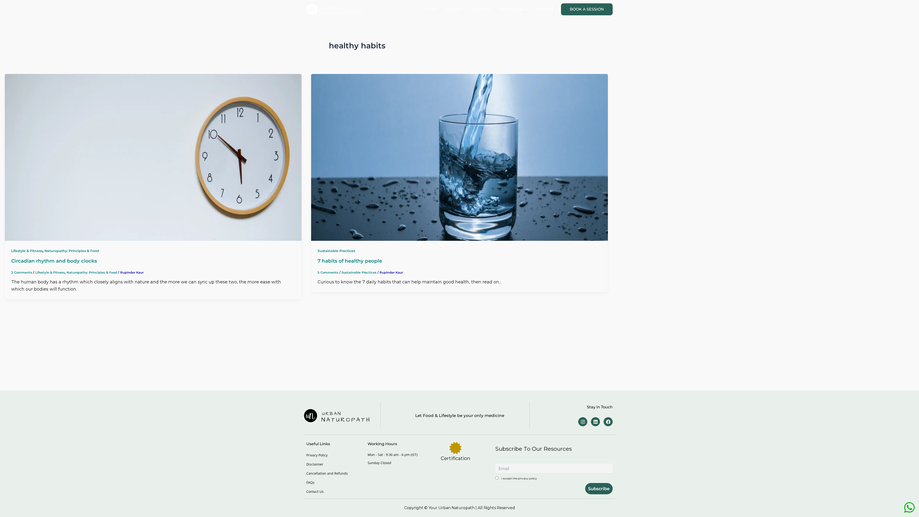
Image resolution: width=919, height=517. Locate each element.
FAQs (310, 482)
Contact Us (315, 491)
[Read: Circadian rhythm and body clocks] (153, 157)
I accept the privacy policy (519, 478)
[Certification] (455, 448)
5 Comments (328, 272)
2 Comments (21, 272)
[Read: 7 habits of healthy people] (459, 157)
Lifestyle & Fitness (26, 251)
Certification (455, 458)
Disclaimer (314, 464)
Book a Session (587, 9)
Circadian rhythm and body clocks (54, 261)
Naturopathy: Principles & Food (72, 251)
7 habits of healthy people (350, 261)
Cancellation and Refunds (327, 473)
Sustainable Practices (336, 251)
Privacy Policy (317, 455)
